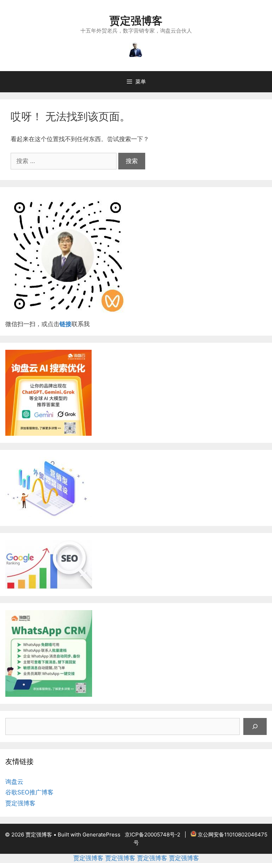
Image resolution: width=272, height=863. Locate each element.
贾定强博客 (136, 20)
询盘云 (14, 781)
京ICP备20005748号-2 (152, 834)
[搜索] (255, 726)
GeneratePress (101, 834)
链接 (66, 324)
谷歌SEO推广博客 (29, 792)
